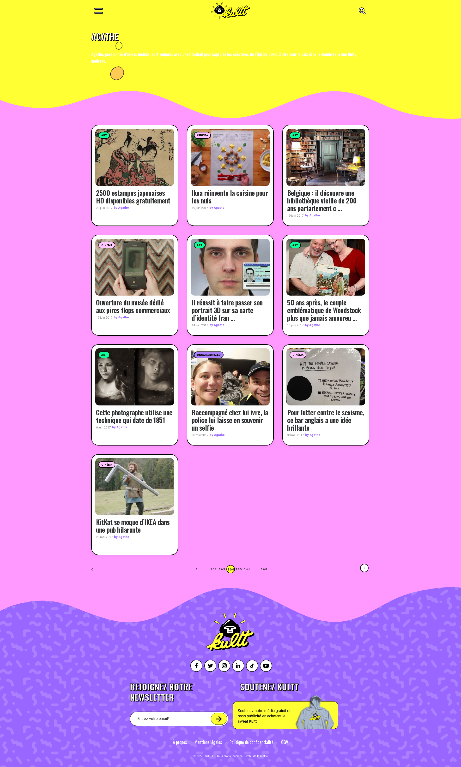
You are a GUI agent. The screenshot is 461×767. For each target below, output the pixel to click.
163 (222, 569)
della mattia (260, 756)
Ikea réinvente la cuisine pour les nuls (230, 196)
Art (104, 135)
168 (264, 569)
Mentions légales (208, 742)
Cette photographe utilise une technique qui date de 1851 (134, 416)
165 (239, 569)
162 (214, 569)
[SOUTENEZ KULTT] (299, 705)
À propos (180, 742)
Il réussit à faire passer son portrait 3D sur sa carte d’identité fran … (227, 310)
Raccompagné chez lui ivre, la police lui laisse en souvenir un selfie (230, 420)
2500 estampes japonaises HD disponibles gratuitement (133, 196)
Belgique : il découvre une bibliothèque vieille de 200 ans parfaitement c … (322, 200)
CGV (284, 742)
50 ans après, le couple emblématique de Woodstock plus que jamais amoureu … (324, 310)
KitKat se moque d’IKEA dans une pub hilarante (133, 526)
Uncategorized (209, 355)
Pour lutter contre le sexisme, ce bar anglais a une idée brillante (325, 420)
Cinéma (202, 135)
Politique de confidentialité (251, 742)
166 (247, 569)
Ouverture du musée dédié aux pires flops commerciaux (133, 306)
